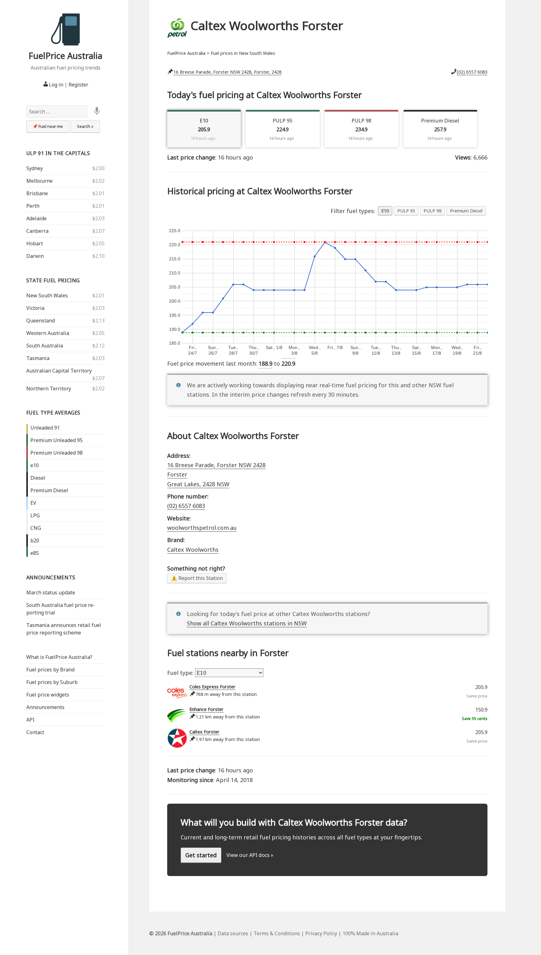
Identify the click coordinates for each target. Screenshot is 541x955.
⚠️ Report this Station (197, 578)
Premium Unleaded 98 (56, 452)
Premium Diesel (49, 490)
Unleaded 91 (45, 427)
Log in (56, 84)
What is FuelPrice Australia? (59, 657)
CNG (35, 527)
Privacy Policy (321, 933)
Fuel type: (181, 672)
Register (78, 84)
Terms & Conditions (277, 933)
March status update (50, 592)
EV (33, 502)
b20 (34, 540)
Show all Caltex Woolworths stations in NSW (247, 623)
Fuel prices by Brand (50, 669)
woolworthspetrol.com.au (202, 527)
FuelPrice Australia (65, 55)
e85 (34, 553)
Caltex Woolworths (193, 549)
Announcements (50, 577)
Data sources (233, 933)
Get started (201, 855)
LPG (35, 515)
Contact (35, 732)
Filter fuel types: (353, 211)
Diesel (37, 477)
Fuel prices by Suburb (52, 682)
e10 (34, 465)
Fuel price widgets (47, 694)
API (30, 719)
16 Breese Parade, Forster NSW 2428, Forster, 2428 (227, 72)
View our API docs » (249, 855)
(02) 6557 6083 (472, 72)
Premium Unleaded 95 (56, 440)
